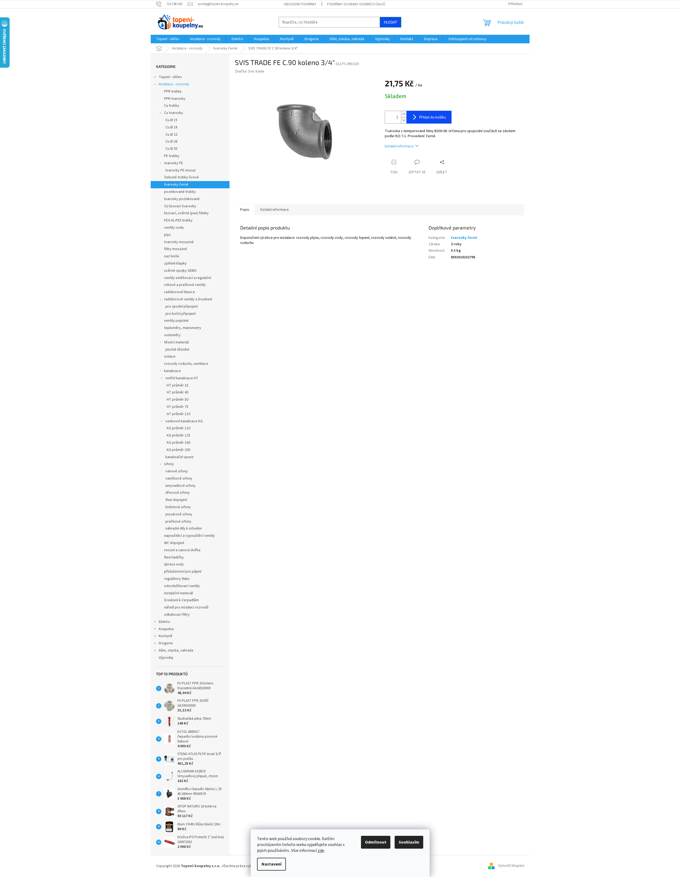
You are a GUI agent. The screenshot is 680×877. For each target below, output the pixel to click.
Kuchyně (165, 636)
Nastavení (271, 864)
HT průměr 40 (177, 392)
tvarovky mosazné (179, 242)
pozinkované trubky (180, 191)
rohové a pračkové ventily (185, 285)
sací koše (171, 256)
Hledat (390, 22)
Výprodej (166, 657)
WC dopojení (174, 543)
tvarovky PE (173, 163)
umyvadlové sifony (180, 485)
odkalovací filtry (177, 614)
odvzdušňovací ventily (182, 586)
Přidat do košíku (432, 117)
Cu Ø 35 (171, 148)
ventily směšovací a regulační (187, 278)
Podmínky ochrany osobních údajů (356, 4)
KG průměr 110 (178, 428)
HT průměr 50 (177, 399)
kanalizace (172, 371)
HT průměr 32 (177, 385)
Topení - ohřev (170, 77)
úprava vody (174, 564)
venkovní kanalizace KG (184, 421)
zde (321, 850)
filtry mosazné (175, 249)
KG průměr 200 (178, 450)
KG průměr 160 (178, 442)
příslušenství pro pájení (182, 571)
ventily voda (174, 227)
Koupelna (166, 629)
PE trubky (171, 156)
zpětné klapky (175, 263)
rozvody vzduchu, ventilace (186, 363)
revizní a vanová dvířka (182, 550)
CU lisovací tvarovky (180, 206)
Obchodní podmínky (300, 4)
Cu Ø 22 (171, 134)
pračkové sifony (178, 521)
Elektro (164, 622)
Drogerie (166, 643)
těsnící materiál (176, 342)
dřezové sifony (177, 492)
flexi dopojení (176, 500)
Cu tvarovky (173, 113)
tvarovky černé (176, 184)
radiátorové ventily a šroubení (188, 299)
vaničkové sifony (178, 478)
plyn (167, 235)
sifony (169, 464)
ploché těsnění (177, 349)
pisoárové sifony (178, 514)
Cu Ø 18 (171, 127)
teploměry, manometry (182, 328)
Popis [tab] (244, 209)
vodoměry (172, 335)
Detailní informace (399, 146)
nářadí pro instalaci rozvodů (186, 607)
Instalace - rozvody (174, 84)
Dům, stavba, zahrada (176, 650)
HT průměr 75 (177, 406)
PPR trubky (173, 91)
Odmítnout (375, 842)
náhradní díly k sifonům (183, 528)
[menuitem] (168, 39)
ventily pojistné (176, 320)
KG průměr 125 (178, 435)
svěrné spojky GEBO (180, 270)
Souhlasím (409, 842)
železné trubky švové (181, 177)
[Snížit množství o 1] (403, 120)
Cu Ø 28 (171, 141)
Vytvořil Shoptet (511, 866)
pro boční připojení (180, 313)
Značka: (249, 71)
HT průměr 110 (178, 414)
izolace (170, 356)
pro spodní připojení (181, 306)
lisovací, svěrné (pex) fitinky (186, 213)
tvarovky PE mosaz (180, 170)
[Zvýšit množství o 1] (403, 114)
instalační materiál (178, 593)
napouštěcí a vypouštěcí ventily (189, 535)
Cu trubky (171, 105)
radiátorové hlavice (179, 292)
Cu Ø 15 (171, 120)
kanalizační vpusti (179, 457)
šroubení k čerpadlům (181, 600)
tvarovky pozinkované (182, 199)
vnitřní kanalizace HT (181, 378)
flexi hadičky (174, 557)
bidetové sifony (178, 507)
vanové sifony (176, 471)
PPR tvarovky (174, 98)
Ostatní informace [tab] (274, 209)
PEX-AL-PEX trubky (178, 220)
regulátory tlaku (176, 578)
